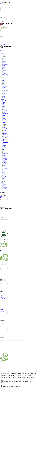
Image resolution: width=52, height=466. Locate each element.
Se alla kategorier (1, 198)
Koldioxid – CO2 (4, 89)
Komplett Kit (4, 181)
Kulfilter (3, 91)
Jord (3, 149)
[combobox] (3, 51)
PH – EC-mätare (4, 61)
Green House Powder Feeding (6, 142)
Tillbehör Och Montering (5, 59)
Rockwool (4, 83)
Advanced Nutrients (5, 137)
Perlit (3, 150)
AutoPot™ (4, 62)
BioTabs (3, 71)
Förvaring (4, 175)
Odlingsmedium (4, 184)
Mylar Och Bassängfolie (5, 168)
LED (3, 58)
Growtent (4, 96)
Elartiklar (4, 122)
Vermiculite (4, 152)
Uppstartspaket (4, 119)
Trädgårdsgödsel (4, 76)
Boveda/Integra (4, 173)
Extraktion (4, 104)
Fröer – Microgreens (5, 187)
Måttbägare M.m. (4, 100)
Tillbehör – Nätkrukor (5, 158)
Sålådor (3, 116)
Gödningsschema (4, 73)
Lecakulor (4, 81)
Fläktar (3, 88)
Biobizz (3, 139)
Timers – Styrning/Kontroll (5, 128)
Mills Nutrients (4, 145)
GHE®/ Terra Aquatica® (5, 63)
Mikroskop (4, 106)
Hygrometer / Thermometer (5, 90)
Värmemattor (4, 155)
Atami (3, 69)
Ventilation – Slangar (5, 163)
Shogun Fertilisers (4, 77)
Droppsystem (4, 65)
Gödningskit (4, 112)
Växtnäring (2, 68)
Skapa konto (2, 311)
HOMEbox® (4, 165)
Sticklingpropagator (5, 86)
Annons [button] (1, 383)
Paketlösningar (4, 75)
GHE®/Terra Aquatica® (5, 74)
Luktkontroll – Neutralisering (5, 174)
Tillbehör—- (4, 87)
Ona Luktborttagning (5, 161)
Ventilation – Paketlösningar (5, 113)
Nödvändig (2, 372)
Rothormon (4, 85)
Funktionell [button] (2, 378)
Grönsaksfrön (4, 118)
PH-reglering (4, 146)
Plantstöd (4, 102)
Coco (3, 80)
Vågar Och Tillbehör (5, 110)
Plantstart (2, 84)
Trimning (4, 177)
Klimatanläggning (3, 156)
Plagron (3, 143)
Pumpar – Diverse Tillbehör (5, 134)
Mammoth (4, 97)
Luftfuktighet (4, 160)
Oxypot (3, 131)
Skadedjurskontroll (4, 171)
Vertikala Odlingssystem (5, 64)
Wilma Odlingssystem (5, 133)
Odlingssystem (4, 188)
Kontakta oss (2, 292)
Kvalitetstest (4, 107)
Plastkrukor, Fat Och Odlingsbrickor (6, 101)
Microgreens (2, 182)
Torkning (4, 109)
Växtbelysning (2, 53)
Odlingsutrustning (3, 99)
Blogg (1, 295)
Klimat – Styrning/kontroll (5, 159)
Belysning (4, 115)
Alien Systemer (4, 130)
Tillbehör (4, 78)
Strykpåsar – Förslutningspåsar (6, 176)
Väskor (3, 103)
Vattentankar (4, 67)
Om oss (2, 293)
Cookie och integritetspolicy (4, 298)
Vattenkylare (4, 66)
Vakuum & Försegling (5, 178)
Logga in (2, 309)
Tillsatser (4, 79)
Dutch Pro (4, 72)
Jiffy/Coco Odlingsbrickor (5, 153)
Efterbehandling (2, 172)
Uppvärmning (4, 93)
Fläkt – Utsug (4, 94)
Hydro (1, 60)
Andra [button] (1, 385)
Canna (3, 140)
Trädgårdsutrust (4, 117)
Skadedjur (4, 120)
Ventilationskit (4, 162)
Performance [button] (2, 380)
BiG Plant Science (4, 70)
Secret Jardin (4, 166)
